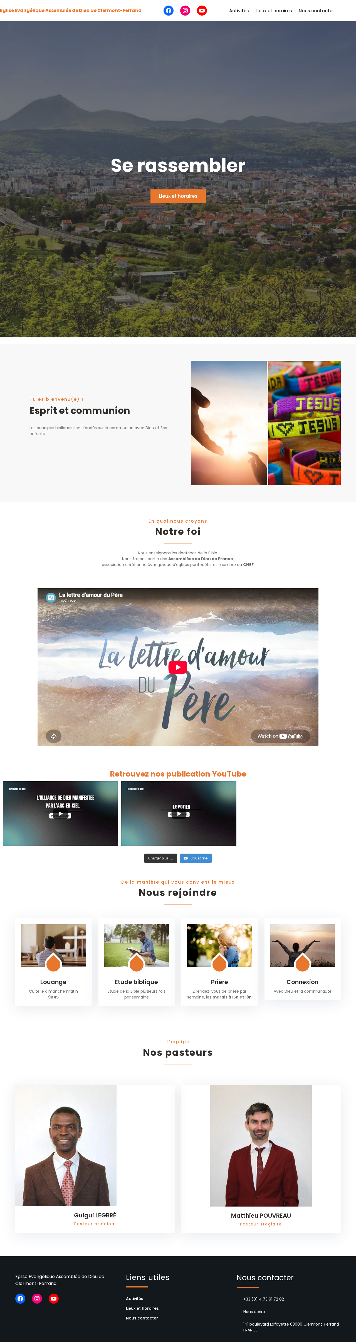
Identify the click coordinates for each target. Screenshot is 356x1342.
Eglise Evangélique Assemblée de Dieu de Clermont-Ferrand (71, 10)
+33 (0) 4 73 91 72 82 (263, 1299)
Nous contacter (316, 11)
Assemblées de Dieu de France (200, 559)
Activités (239, 11)
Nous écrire (254, 1311)
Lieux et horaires (274, 11)
